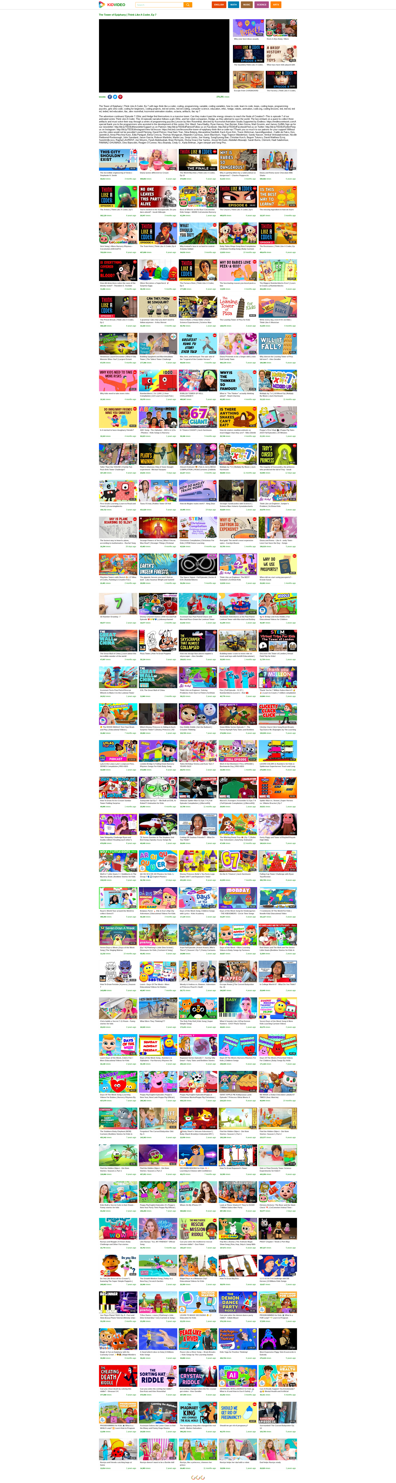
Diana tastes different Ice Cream (154, 173)
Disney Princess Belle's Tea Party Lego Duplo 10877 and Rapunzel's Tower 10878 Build (197, 876)
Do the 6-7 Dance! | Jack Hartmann (235, 874)
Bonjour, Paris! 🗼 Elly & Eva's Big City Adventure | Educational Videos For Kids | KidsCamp (157, 913)
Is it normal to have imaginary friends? (117, 430)
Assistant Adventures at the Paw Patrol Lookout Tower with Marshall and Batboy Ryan (237, 619)
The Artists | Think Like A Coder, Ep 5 (116, 210)
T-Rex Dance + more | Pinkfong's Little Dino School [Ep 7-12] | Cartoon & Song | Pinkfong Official (157, 1318)
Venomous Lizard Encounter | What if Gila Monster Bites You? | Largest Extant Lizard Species (118, 359)
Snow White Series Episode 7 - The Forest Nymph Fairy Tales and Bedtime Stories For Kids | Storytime (237, 729)
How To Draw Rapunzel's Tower (233, 1168)
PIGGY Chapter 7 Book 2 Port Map (275, 1242)
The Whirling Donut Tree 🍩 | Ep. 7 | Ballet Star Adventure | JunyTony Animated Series (238, 840)
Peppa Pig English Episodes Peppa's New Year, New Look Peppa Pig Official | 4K (157, 1097)
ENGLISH (219, 4)
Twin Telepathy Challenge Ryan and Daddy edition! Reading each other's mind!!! (116, 840)
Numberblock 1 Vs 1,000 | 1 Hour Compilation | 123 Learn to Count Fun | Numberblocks (156, 396)
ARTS (276, 4)
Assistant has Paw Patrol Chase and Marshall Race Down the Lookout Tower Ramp (197, 619)
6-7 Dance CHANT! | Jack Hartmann (196, 430)
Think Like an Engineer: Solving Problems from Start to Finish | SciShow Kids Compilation (197, 693)
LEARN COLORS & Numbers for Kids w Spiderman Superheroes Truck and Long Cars (277, 766)
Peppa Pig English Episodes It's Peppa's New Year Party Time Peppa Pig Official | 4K (157, 1207)
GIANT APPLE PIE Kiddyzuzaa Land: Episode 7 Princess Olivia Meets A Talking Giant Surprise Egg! (236, 1097)
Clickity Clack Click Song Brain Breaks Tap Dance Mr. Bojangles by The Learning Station (278, 729)
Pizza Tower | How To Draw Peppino (155, 654)
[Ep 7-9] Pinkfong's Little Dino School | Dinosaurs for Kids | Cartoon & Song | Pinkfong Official (156, 950)
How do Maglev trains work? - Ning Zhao (197, 504)
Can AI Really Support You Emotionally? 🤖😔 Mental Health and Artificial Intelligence (277, 1391)
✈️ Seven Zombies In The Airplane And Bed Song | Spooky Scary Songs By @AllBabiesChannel (157, 840)
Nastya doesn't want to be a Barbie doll (157, 1462)
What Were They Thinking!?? (152, 1021)
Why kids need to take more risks (114, 393)
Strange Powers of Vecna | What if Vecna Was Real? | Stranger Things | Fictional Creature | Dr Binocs (157, 543)
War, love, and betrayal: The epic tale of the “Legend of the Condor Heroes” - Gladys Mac (197, 359)
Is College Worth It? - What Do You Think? (278, 984)
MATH (233, 4)
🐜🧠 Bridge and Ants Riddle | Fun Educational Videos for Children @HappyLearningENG (275, 619)
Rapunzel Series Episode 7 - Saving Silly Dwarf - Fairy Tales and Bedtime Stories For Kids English (197, 1060)
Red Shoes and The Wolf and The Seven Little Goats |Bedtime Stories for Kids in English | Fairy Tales (277, 950)
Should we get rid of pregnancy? (234, 1426)
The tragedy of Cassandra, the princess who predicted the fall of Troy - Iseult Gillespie (277, 469)
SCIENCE (261, 4)
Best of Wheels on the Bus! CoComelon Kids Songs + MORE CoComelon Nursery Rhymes (198, 212)
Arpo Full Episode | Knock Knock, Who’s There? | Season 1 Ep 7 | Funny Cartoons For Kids (197, 950)
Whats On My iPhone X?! (190, 1205)
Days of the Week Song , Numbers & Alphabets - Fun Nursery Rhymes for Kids (156, 1060)
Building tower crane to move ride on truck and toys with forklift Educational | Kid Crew (237, 656)
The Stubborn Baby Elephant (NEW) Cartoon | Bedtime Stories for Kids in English (116, 1134)
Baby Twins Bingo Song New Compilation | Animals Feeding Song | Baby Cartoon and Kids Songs (238, 249)
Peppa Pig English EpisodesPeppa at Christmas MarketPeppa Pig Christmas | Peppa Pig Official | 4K (197, 1097)
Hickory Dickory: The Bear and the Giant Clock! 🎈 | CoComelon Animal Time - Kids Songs (277, 1207)
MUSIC (246, 4)
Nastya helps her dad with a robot (234, 1462)
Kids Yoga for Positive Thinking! (234, 1352)
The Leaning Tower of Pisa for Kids (235, 320)
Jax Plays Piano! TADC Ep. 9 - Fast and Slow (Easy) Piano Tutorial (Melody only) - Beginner (118, 1318)
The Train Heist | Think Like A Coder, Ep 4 (158, 246)
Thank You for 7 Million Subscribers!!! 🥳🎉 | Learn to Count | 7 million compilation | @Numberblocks (278, 693)
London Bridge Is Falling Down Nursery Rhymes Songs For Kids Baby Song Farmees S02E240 (157, 766)
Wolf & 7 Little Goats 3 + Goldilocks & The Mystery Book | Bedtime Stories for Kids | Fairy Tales (118, 876)
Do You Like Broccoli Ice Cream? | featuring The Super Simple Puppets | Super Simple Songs (116, 1281)
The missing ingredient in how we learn (277, 210)
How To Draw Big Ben (229, 1279)
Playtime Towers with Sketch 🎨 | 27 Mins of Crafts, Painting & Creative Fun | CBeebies (118, 580)
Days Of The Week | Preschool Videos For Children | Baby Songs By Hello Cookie (276, 1060)
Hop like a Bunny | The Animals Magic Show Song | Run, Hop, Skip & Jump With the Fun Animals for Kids (237, 1244)
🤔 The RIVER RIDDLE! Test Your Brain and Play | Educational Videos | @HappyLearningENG (117, 729)
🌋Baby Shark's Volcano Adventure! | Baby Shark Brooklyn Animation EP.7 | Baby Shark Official (196, 1134)
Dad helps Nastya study (270, 1462)
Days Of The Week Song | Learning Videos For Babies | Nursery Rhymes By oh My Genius (118, 1097)
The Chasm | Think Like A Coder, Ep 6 (236, 210)
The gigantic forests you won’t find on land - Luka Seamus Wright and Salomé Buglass (157, 580)
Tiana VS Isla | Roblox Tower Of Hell (155, 504)
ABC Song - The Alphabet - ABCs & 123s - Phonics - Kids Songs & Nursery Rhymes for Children (158, 433)
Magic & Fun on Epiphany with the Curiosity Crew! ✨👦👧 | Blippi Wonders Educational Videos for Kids (118, 1354)
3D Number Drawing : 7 (110, 617)
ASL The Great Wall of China (152, 690)
